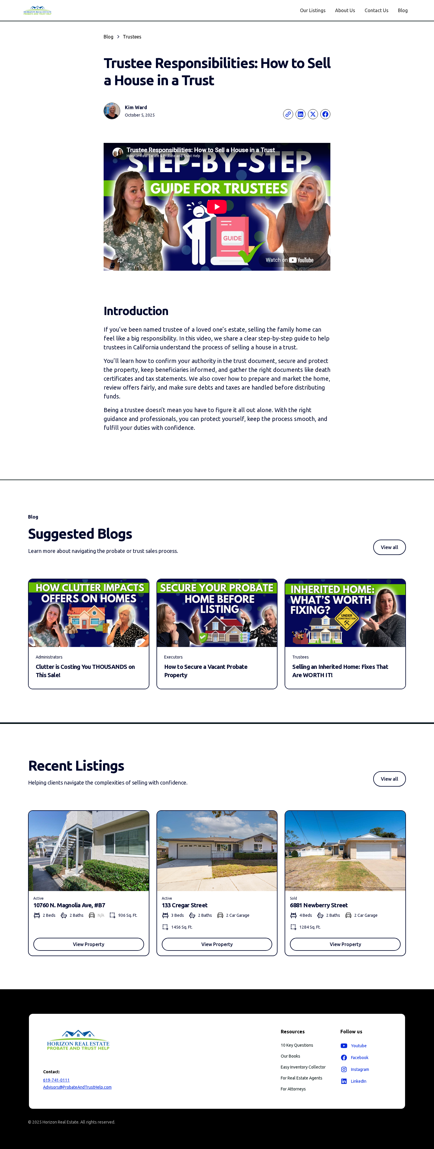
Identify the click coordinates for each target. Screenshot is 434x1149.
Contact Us (377, 10)
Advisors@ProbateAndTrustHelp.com (77, 1087)
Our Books (290, 1056)
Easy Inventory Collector (303, 1067)
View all (389, 547)
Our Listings (313, 10)
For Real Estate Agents (301, 1078)
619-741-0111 (56, 1080)
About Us (345, 10)
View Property (88, 944)
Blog (403, 10)
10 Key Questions (297, 1045)
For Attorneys (293, 1089)
